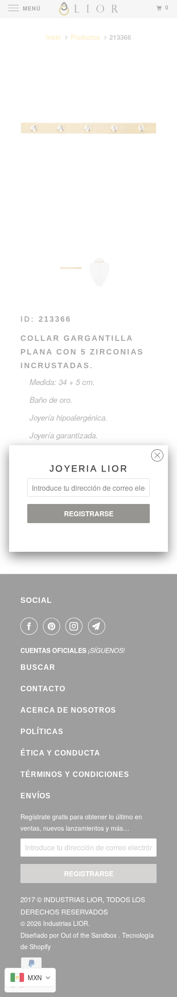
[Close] (157, 453)
